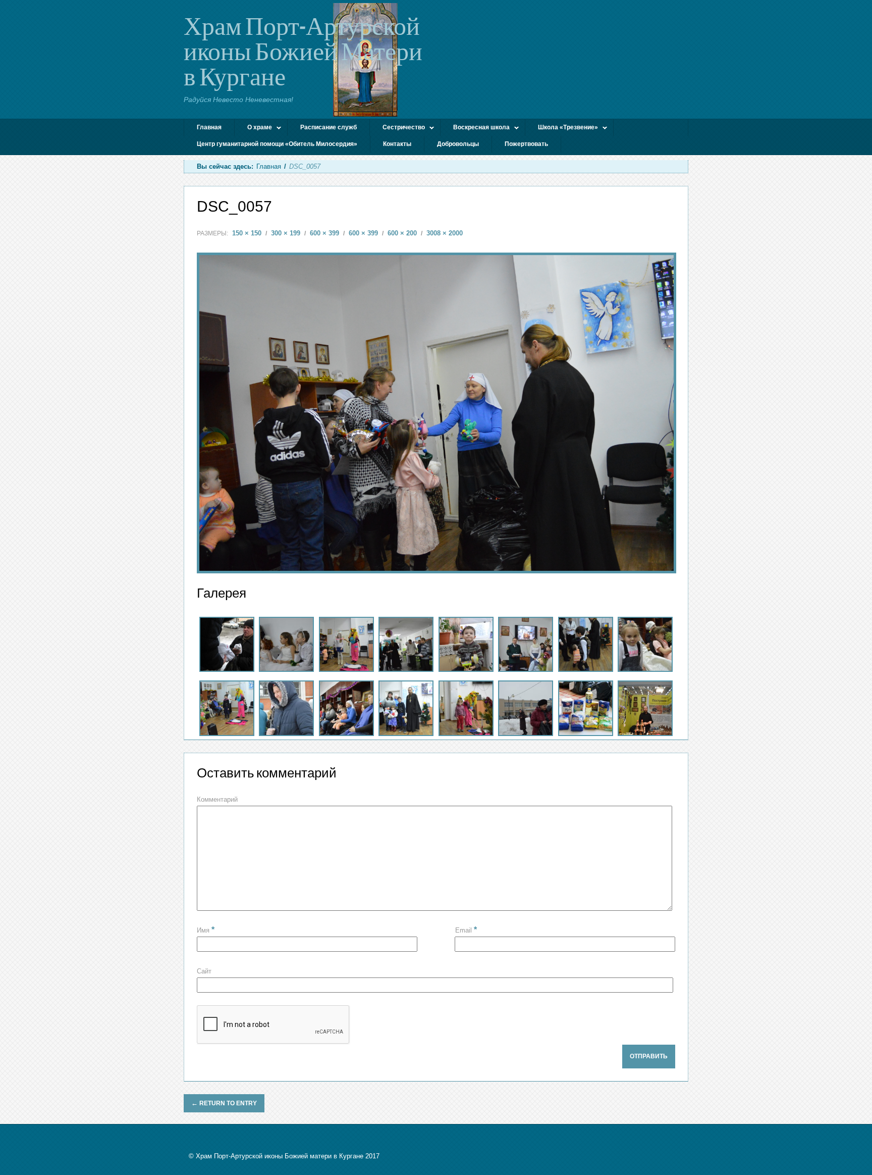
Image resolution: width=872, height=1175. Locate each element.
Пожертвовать (526, 144)
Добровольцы (458, 144)
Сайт (204, 971)
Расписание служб (328, 127)
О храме (253, 128)
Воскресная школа (475, 128)
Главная (209, 127)
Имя (205, 930)
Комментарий (217, 799)
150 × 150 (246, 233)
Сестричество (397, 128)
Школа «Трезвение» (561, 128)
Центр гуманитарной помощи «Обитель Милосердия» (277, 144)
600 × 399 (324, 233)
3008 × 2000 (444, 233)
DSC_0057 (234, 206)
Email (466, 929)
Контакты (397, 144)
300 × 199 (285, 233)
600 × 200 (402, 233)
